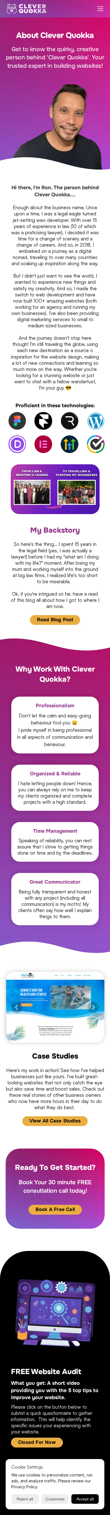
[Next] (93, 1007)
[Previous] (17, 1007)
